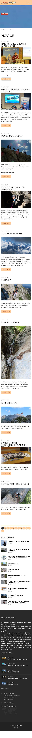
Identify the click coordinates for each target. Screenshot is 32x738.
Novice (12, 30)
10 (26, 528)
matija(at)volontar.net (10, 706)
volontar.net (18, 725)
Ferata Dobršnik (10, 322)
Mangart (6, 280)
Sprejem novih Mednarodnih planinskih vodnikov (14, 445)
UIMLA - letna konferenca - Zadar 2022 (15, 91)
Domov (5, 30)
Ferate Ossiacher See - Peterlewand (13, 188)
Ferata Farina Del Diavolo (15, 484)
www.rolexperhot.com (7, 75)
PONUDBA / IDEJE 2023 (12, 136)
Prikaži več (5, 79)
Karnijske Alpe (9, 403)
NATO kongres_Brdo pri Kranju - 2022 (13, 45)
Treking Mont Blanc (12, 234)
